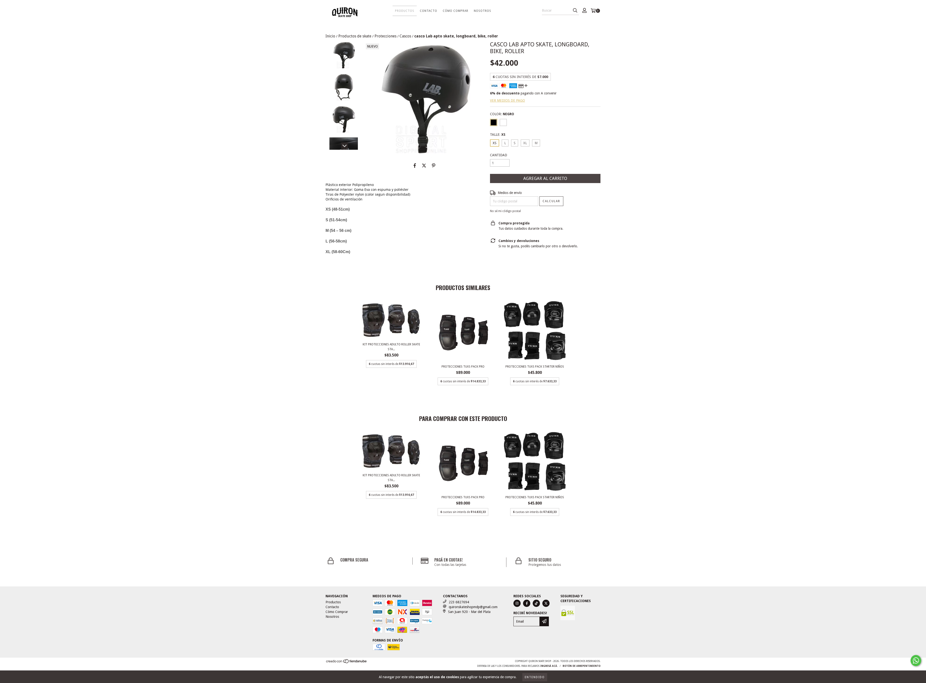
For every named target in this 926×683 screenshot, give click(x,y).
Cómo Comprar (455, 11)
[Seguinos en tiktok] (536, 603)
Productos (404, 11)
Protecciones (385, 36)
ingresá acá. (549, 666)
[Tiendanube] (347, 662)
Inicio (330, 36)
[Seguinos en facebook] (526, 603)
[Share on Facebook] (415, 165)
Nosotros (482, 11)
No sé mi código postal (505, 211)
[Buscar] (575, 10)
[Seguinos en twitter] (546, 603)
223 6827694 (459, 602)
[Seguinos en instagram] (517, 603)
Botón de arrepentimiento (581, 666)
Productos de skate (354, 36)
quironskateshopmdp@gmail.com (473, 607)
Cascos (405, 36)
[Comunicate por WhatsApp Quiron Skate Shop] (916, 660)
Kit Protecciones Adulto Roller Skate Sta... (391, 347)
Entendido (535, 677)
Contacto (428, 11)
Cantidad (498, 155)
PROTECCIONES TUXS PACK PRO (463, 366)
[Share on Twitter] (424, 165)
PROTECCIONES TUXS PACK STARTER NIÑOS (534, 366)
